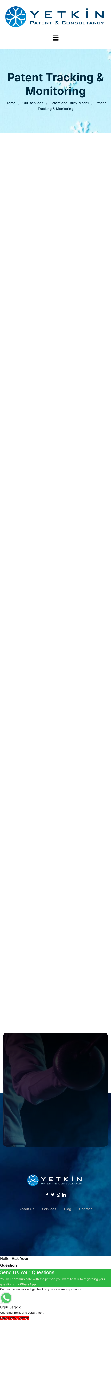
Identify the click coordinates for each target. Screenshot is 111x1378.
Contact (85, 1209)
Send (55, 378)
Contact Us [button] (55, 1118)
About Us (26, 1209)
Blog (67, 1209)
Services (49, 1209)
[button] (55, 38)
